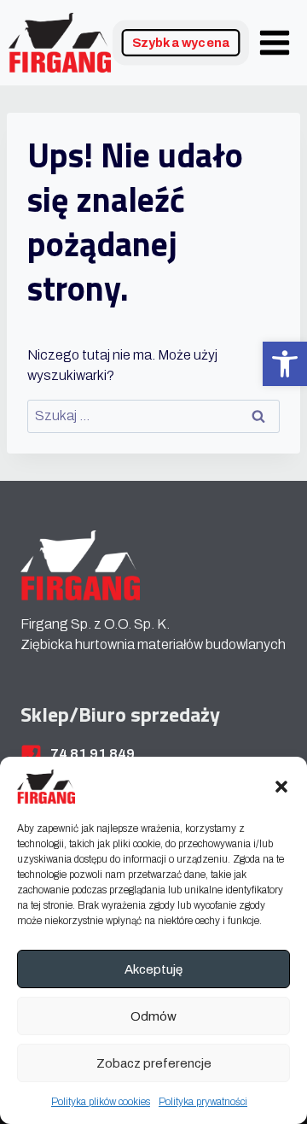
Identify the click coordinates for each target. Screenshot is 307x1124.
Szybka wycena (181, 43)
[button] (285, 364)
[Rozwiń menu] (274, 42)
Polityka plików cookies (100, 1102)
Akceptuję (153, 969)
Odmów (153, 1016)
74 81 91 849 (92, 753)
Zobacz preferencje (153, 1063)
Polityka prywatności (203, 1102)
